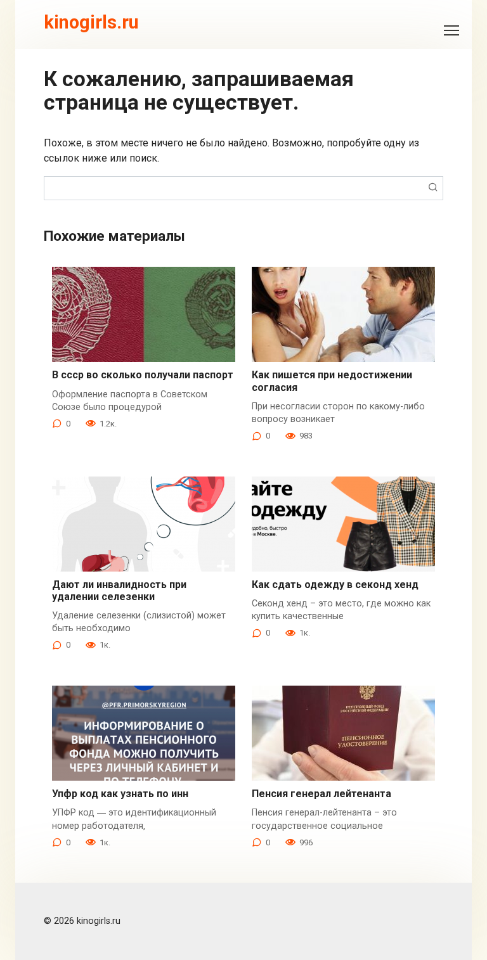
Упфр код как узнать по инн (120, 794)
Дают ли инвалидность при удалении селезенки (119, 591)
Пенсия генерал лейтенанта (321, 794)
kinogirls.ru (91, 22)
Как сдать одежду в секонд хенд (335, 585)
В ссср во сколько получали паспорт (142, 375)
